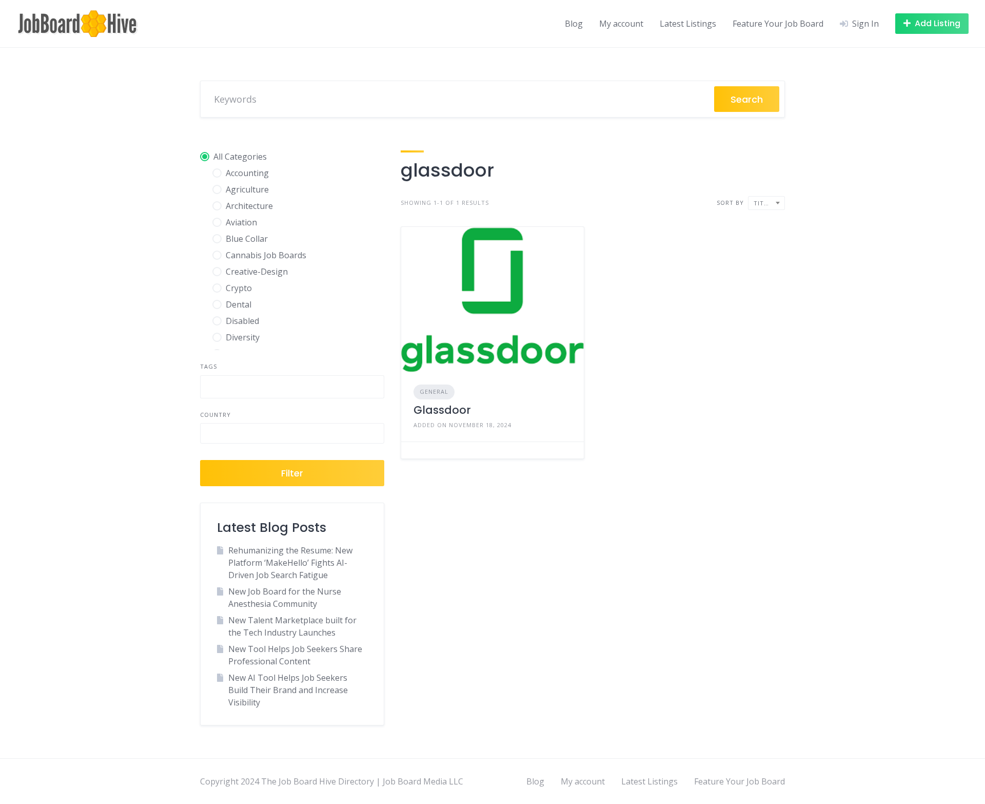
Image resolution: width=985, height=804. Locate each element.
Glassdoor (442, 410)
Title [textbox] (762, 203)
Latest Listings (688, 23)
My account (621, 23)
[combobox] (292, 386)
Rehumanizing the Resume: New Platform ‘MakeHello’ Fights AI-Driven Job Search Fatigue (290, 563)
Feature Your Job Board (778, 23)
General (434, 391)
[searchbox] (212, 388)
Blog (574, 23)
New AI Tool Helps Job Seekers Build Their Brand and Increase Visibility (288, 690)
